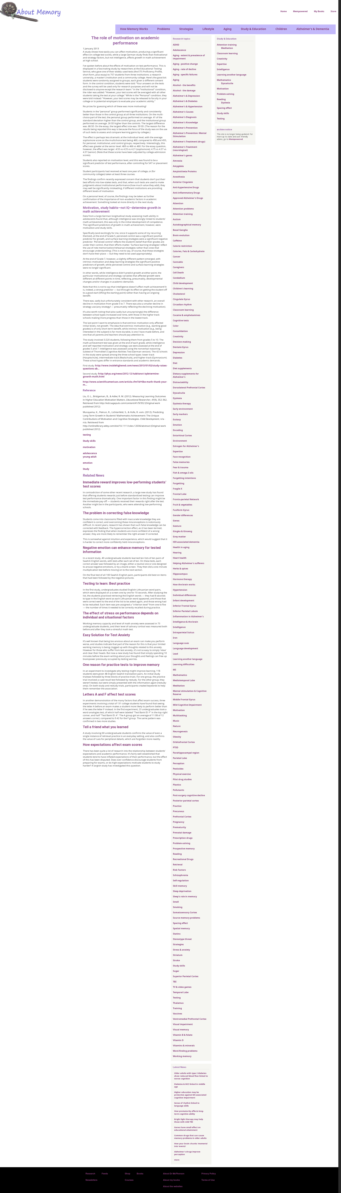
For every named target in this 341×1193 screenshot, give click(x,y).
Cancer (176, 256)
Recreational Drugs (183, 859)
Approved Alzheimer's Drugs (188, 198)
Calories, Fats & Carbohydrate (188, 251)
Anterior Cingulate (183, 182)
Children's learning (183, 288)
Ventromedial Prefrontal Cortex (189, 1018)
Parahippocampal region (186, 752)
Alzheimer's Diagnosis (184, 117)
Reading (177, 853)
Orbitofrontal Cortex (184, 742)
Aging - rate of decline (184, 69)
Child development (183, 283)
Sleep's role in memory (185, 896)
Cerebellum (179, 277)
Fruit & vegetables (182, 504)
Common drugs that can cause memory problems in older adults (190, 1136)
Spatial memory (181, 928)
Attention (178, 203)
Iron (175, 637)
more (176, 1159)
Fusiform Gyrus (181, 510)
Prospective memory (184, 848)
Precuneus (178, 811)
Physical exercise (182, 774)
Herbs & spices (180, 568)
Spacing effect (180, 923)
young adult (89, 456)
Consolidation (180, 331)
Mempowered (300, 11)
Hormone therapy (182, 579)
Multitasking (180, 715)
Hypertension (180, 589)
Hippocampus (180, 573)
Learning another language (187, 659)
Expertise (178, 451)
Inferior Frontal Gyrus (184, 605)
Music (176, 720)
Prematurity (179, 827)
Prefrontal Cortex (182, 816)
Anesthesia (179, 176)
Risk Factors (179, 869)
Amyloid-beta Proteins (185, 171)
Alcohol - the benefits (184, 85)
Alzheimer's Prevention (185, 127)
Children (281, 29)
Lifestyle (208, 29)
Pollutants (178, 790)
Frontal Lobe (179, 494)
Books (140, 1173)
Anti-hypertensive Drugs (186, 187)
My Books (319, 11)
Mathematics (180, 675)
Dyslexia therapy (182, 403)
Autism (177, 219)
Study (86, 468)
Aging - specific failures (185, 74)
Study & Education (253, 29)
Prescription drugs (182, 837)
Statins (176, 933)
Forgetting (178, 483)
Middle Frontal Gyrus (184, 699)
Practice (177, 806)
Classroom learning (183, 309)
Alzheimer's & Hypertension (187, 106)
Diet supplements (182, 368)
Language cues (181, 643)
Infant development (183, 600)
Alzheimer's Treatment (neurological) (185, 148)
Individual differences (184, 595)
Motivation (179, 710)
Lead (175, 653)
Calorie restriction (182, 245)
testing (87, 434)
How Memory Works (134, 29)
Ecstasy (177, 419)
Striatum (177, 955)
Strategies (186, 29)
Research (90, 1173)
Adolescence (179, 50)
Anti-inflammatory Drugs (186, 192)
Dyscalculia (179, 392)
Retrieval (177, 864)
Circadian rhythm (182, 304)
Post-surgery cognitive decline (189, 795)
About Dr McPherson (173, 1173)
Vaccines (177, 1013)
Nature (176, 726)
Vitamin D (178, 1040)
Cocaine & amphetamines (186, 315)
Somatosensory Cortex (185, 912)
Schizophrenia (180, 875)
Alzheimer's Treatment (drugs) (189, 141)
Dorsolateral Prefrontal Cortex (189, 387)
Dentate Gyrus (180, 347)
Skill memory (180, 885)
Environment (180, 440)
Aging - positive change (185, 63)
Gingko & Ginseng (182, 531)
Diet (175, 363)
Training (177, 1008)
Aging (228, 29)
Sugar (176, 971)
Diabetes (177, 357)
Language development (185, 648)
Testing (177, 997)
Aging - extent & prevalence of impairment (189, 57)
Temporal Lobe (180, 992)
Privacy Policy (208, 1173)
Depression (179, 352)
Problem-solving (181, 843)
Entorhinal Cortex (182, 435)
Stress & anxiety (181, 949)
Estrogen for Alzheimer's (186, 446)
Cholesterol (179, 293)
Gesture (177, 525)
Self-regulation (181, 880)
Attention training (183, 214)
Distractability (180, 382)
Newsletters (91, 1179)
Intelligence (179, 627)
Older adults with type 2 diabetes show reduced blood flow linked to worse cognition (191, 1076)
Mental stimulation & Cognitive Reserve (189, 693)
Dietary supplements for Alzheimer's (186, 375)
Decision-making (182, 341)
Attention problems (183, 208)
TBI (174, 981)
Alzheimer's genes (182, 155)
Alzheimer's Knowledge (185, 122)
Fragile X (177, 488)
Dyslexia (177, 398)
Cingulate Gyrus (181, 299)
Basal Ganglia (180, 230)
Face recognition (182, 456)
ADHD (176, 44)
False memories (181, 462)
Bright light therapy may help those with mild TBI (188, 1120)
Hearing (177, 552)
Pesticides (178, 768)
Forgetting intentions (184, 478)
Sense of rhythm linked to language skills (186, 1104)
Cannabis (178, 261)
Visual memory (181, 1029)
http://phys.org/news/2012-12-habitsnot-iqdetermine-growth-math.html (121, 375)
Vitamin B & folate (182, 1034)
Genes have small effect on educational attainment (187, 1128)
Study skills (89, 440)
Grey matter (179, 536)
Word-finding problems (185, 1050)
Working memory (182, 1056)
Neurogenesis (180, 731)
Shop (127, 1173)
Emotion (177, 424)
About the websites (172, 1186)
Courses (129, 1179)
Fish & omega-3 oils (183, 472)
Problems (163, 29)
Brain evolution (181, 235)
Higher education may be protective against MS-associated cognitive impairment (190, 1095)
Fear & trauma (180, 467)
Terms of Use (208, 1179)
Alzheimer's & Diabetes (185, 101)
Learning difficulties (183, 664)
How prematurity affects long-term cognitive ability (189, 1112)
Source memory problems (186, 917)
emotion (87, 462)
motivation (89, 447)
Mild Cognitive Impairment (187, 704)
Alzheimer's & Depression (186, 95)
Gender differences (183, 515)
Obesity (177, 736)
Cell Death (178, 272)
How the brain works (184, 584)
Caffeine (177, 240)
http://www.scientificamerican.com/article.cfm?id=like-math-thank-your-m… (125, 383)
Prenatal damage (182, 832)
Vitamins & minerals (184, 1045)
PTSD (175, 747)
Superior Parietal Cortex (185, 976)
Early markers (180, 414)
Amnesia (177, 160)
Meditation (179, 685)
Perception (178, 763)
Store (333, 11)
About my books (171, 1179)
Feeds (105, 1173)
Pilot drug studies (182, 779)
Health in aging (181, 547)
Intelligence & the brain (185, 621)
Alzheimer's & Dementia (312, 29)
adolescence (90, 453)
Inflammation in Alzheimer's (188, 616)
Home (283, 11)
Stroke (176, 960)
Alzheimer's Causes (183, 111)
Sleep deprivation (182, 891)
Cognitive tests (181, 320)
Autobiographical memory (187, 224)
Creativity (178, 336)
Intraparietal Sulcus (183, 632)
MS (174, 669)
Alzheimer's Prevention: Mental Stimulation (189, 135)
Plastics (177, 784)
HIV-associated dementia (186, 541)
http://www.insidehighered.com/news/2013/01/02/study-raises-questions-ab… (125, 367)
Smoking (177, 907)
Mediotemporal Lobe (184, 680)
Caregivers (178, 267)
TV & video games (182, 987)
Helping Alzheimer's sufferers (188, 563)
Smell (176, 901)
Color (175, 325)
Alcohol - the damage (184, 90)
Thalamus (178, 1002)
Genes (176, 520)
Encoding (178, 430)
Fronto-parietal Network (186, 499)
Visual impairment (183, 1024)
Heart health (179, 557)
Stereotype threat (182, 939)
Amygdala (178, 166)
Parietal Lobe (180, 758)
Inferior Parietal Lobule (185, 611)
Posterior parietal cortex (186, 800)
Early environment (183, 408)
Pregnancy (178, 821)
